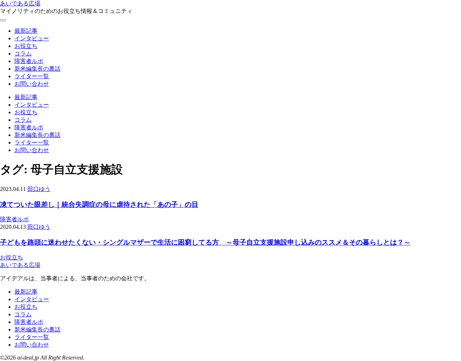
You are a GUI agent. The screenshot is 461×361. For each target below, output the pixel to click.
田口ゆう (38, 189)
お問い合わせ (31, 84)
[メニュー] (3, 20)
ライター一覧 (31, 76)
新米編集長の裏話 (37, 69)
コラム (23, 53)
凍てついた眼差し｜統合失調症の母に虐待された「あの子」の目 (99, 204)
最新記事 (25, 31)
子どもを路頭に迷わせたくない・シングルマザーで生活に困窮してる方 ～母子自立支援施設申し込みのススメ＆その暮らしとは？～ (205, 242)
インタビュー (31, 38)
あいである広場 (20, 3)
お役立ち (25, 46)
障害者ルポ (28, 61)
